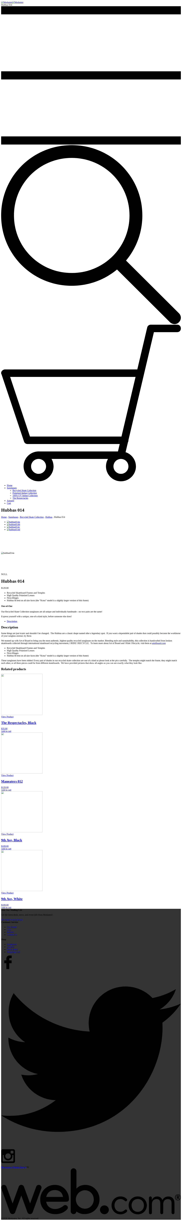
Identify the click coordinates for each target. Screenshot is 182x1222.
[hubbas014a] (13, 522)
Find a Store (12, 949)
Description (12, 621)
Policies (10, 932)
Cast (9, 503)
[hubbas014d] (28, 529)
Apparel (10, 500)
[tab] (94, 621)
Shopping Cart (13, 952)
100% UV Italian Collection (25, 495)
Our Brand (11, 927)
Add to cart (6, 731)
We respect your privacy (12, 919)
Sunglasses (12, 488)
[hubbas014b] (13, 524)
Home (9, 485)
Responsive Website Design (13, 1167)
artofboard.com (159, 643)
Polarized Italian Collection (25, 493)
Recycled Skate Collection (24, 490)
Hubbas (48, 517)
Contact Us (12, 934)
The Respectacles (20, 498)
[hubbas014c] (13, 527)
